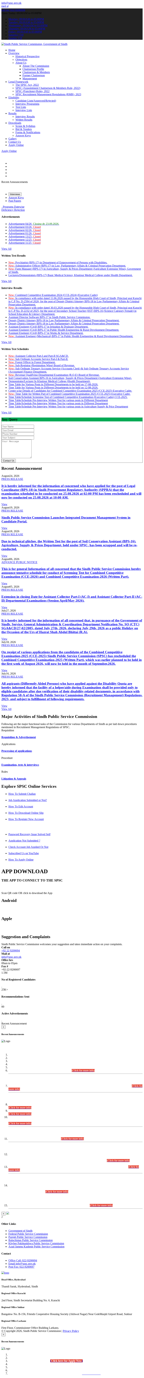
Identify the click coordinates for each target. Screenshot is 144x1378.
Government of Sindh (20, 1230)
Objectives (21, 59)
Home (11, 50)
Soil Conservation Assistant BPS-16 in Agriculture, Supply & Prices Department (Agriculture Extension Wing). (70, 378)
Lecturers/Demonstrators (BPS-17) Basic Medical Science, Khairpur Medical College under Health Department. (70, 275)
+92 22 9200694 (10, 950)
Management (29, 78)
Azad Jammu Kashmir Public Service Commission (36, 1246)
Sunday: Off (15, 38)
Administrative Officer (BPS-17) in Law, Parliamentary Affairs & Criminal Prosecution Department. (67, 265)
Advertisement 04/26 (33, 223)
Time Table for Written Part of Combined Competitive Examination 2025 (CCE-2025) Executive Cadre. (69, 393)
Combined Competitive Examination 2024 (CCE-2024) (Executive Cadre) (53, 295)
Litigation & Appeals (13, 778)
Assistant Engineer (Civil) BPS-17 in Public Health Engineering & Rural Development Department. (63, 329)
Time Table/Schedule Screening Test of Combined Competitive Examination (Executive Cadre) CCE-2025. (67, 397)
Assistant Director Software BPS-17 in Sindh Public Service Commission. (49, 317)
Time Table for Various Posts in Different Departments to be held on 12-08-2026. (53, 387)
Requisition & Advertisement (18, 737)
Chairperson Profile (33, 69)
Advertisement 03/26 (24, 226)
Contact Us (14, 141)
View (4, 504)
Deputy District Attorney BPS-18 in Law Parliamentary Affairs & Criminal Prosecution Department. (63, 320)
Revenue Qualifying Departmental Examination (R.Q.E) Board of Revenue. (54, 374)
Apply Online (16, 145)
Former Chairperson (33, 75)
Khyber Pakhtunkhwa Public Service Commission (36, 1243)
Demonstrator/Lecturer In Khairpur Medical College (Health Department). (49, 381)
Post (21, 1266)
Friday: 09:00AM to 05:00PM (25, 31)
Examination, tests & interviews (20, 764)
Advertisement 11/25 (24, 242)
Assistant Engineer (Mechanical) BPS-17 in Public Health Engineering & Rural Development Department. (70, 336)
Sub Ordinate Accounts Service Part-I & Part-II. (38, 359)
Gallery (12, 138)
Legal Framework (18, 81)
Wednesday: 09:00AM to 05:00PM (27, 25)
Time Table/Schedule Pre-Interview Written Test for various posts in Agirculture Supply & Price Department (68, 406)
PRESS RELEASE (12, 479)
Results (12, 113)
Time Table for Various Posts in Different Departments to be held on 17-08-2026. (53, 384)
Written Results (23, 119)
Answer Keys (23, 135)
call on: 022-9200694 (13, 9)
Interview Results (25, 116)
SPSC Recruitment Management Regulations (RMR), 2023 (48, 94)
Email (22, 1263)
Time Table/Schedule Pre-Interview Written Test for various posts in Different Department (58, 400)
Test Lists (20, 107)
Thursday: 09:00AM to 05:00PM (26, 28)
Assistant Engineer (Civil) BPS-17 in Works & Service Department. (45, 333)
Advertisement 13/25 (24, 236)
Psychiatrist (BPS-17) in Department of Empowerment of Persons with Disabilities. (57, 262)
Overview (13, 53)
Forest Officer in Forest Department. (31, 362)
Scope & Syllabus (25, 126)
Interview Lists (23, 110)
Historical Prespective (27, 56)
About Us (20, 62)
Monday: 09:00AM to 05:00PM (26, 19)
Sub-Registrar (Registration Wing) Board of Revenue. (41, 365)
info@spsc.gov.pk (11, 2)
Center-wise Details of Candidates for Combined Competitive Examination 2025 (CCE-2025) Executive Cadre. (70, 390)
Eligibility (13, 97)
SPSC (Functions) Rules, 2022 (32, 91)
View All (6, 248)
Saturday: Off (16, 34)
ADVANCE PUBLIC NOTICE (19, 562)
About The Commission (35, 65)
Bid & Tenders (23, 129)
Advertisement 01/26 (24, 233)
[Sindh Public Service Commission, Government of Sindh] (34, 44)
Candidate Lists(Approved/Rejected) (35, 100)
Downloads (14, 122)
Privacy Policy (71, 1330)
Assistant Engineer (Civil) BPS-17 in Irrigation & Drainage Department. (48, 326)
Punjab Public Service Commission (27, 1237)
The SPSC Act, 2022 (27, 84)
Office (22, 1260)
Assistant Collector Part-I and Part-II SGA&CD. (38, 355)
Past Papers (14, 200)
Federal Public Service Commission (28, 1233)
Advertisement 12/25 (24, 239)
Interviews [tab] (15, 194)
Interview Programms (27, 103)
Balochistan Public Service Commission (30, 1240)
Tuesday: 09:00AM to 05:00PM (26, 22)
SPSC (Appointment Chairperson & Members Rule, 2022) (47, 88)
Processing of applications (16, 750)
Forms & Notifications (27, 132)
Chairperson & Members (36, 72)
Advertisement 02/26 (24, 230)
